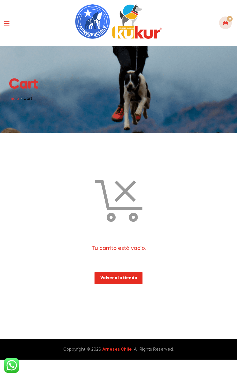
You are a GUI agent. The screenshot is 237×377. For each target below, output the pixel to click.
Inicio (14, 99)
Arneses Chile (117, 349)
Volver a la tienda (118, 278)
